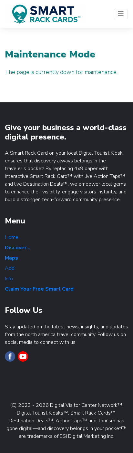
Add (10, 268)
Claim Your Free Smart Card (39, 289)
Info (9, 278)
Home (11, 237)
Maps (11, 258)
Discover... (17, 247)
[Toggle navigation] (121, 14)
